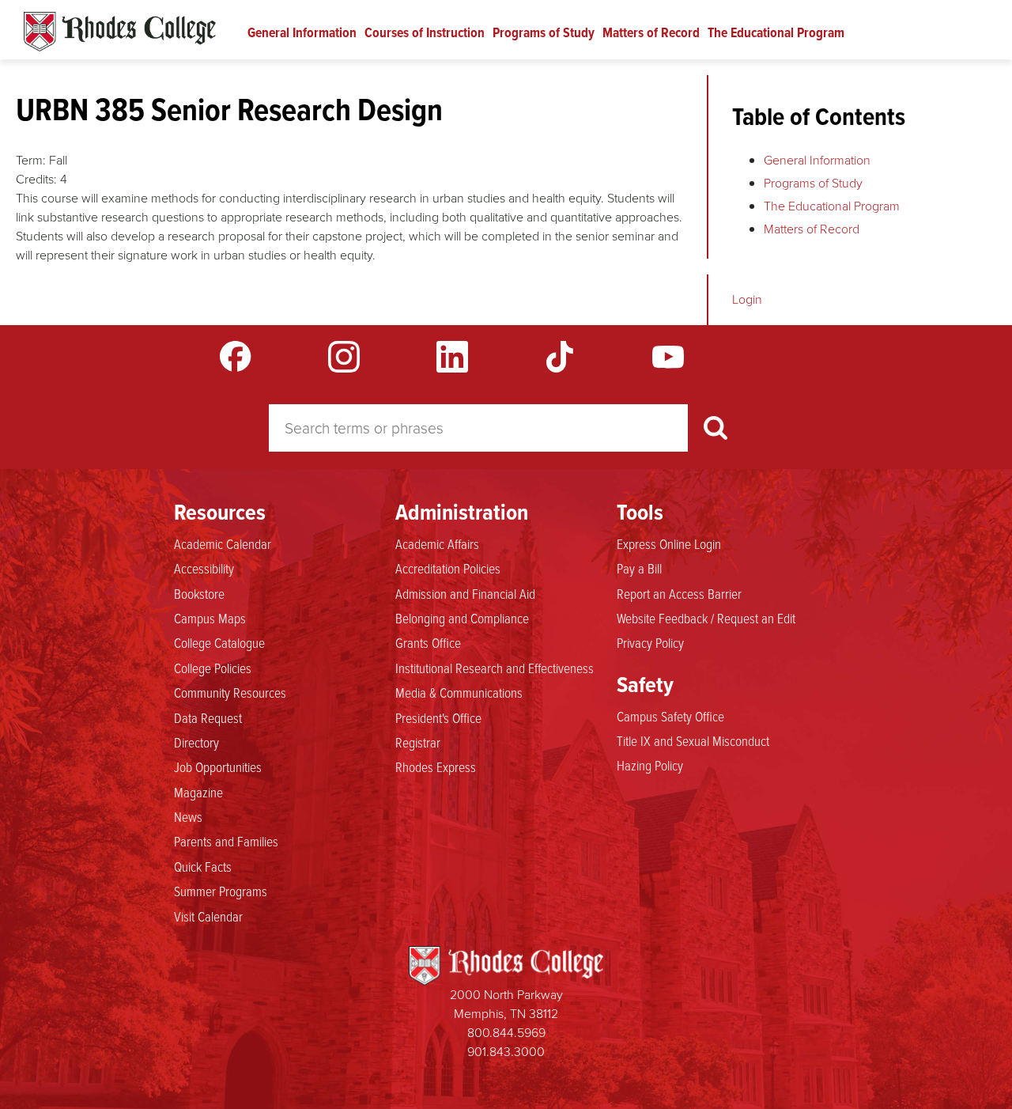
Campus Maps (210, 617)
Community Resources (230, 692)
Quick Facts (203, 866)
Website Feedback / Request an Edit (706, 617)
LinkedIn (452, 357)
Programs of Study (544, 32)
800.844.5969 (506, 1033)
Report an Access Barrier (679, 593)
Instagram (344, 357)
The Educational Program (776, 32)
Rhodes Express (435, 766)
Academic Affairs (437, 543)
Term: (31, 160)
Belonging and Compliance (462, 617)
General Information (302, 32)
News (188, 816)
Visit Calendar (208, 916)
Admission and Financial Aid (465, 593)
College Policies (212, 667)
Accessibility (204, 567)
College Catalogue (219, 642)
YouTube (668, 357)
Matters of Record (651, 32)
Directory (196, 741)
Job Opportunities (218, 766)
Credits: (36, 179)
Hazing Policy (650, 764)
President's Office (438, 717)
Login (747, 299)
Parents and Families (226, 840)
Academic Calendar (222, 543)
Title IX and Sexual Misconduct (693, 740)
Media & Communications (459, 692)
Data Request (208, 717)
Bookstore (199, 593)
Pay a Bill (639, 567)
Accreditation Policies (447, 567)
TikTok (560, 357)
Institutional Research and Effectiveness (494, 667)
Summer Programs (220, 890)
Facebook (235, 357)
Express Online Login (669, 543)
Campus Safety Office (670, 715)
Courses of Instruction (424, 32)
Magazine (198, 791)
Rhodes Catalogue (120, 31)
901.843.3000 (506, 1052)
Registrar (417, 741)
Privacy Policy (650, 642)
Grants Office (428, 642)
